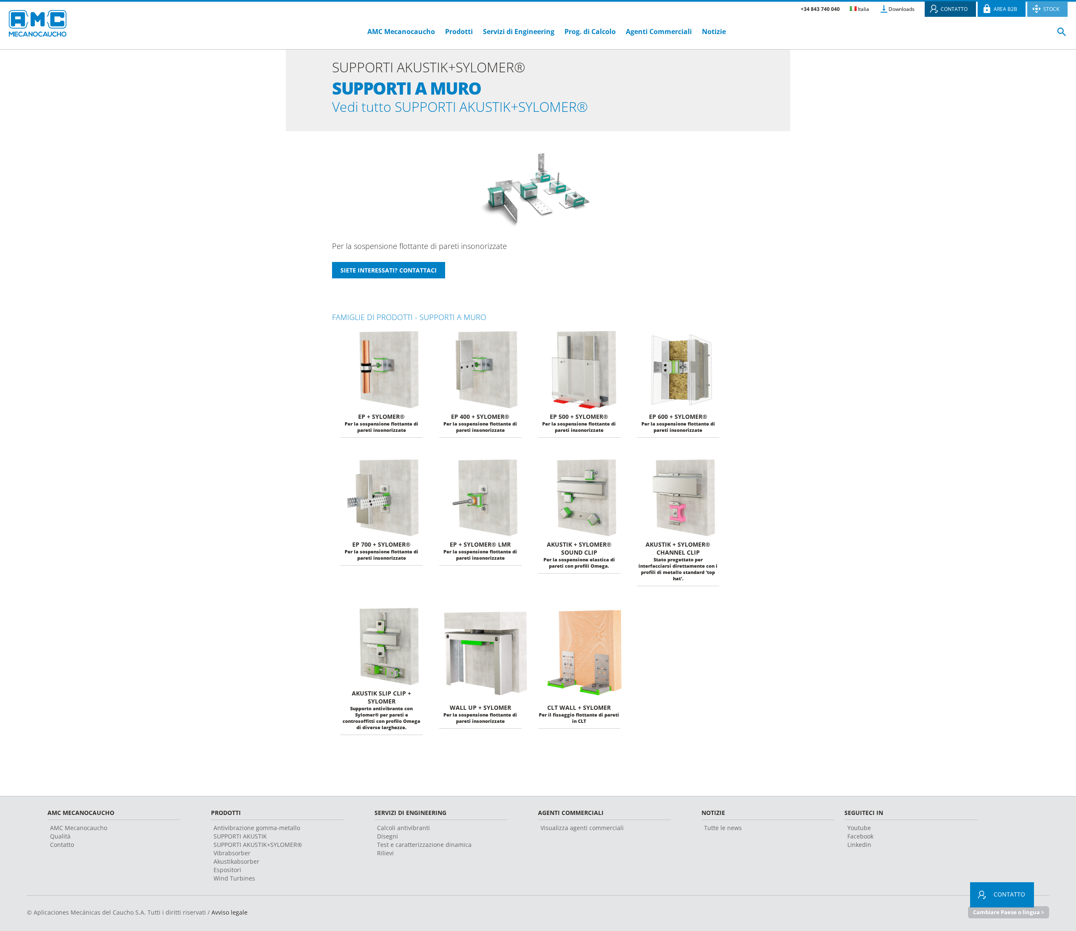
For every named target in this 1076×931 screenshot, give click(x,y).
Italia (863, 9)
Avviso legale (229, 912)
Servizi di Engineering (518, 31)
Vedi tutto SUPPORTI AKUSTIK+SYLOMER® (460, 107)
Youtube (859, 828)
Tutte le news (723, 828)
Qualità (60, 836)
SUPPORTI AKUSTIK (240, 836)
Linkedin (859, 845)
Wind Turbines (234, 878)
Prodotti (459, 31)
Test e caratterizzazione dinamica (424, 845)
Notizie (714, 31)
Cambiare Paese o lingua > (1008, 912)
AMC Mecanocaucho (401, 31)
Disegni (387, 836)
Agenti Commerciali (659, 31)
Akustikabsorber (236, 861)
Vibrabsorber (232, 853)
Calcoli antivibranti (403, 828)
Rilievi (385, 853)
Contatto (62, 845)
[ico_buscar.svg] (1062, 35)
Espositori (227, 870)
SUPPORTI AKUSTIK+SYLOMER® (258, 845)
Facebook (860, 836)
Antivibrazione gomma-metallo (257, 828)
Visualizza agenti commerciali (582, 828)
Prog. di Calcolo (590, 31)
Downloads (902, 9)
